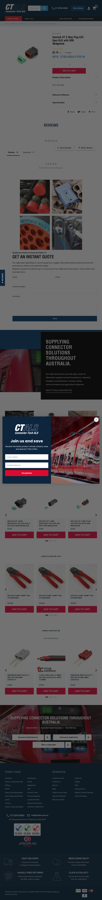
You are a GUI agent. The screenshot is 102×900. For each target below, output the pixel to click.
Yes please (27, 473)
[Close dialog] (96, 419)
